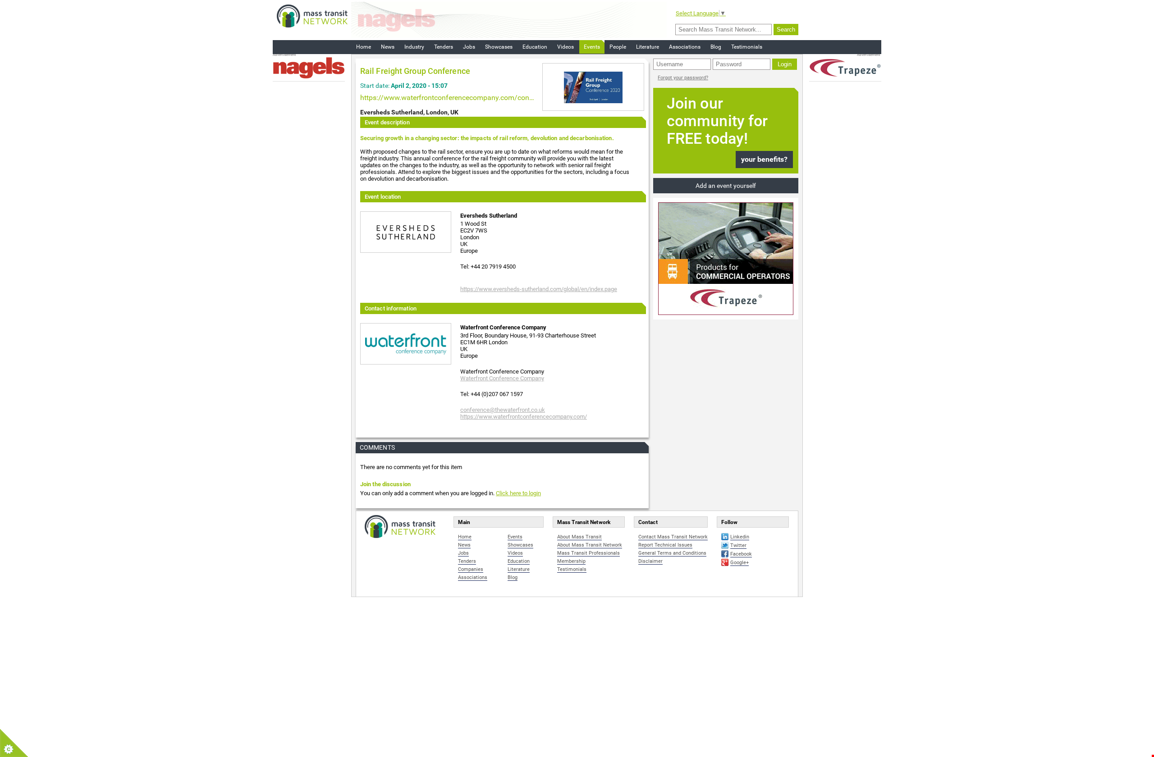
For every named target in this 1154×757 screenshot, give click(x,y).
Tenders (443, 47)
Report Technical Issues (665, 545)
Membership (571, 561)
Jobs (469, 47)
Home (363, 47)
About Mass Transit (579, 537)
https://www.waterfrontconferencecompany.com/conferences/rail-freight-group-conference (448, 97)
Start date (374, 85)
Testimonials (746, 47)
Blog (715, 47)
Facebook (741, 554)
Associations (685, 47)
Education (534, 47)
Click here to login (518, 493)
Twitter (738, 545)
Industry (414, 47)
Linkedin (739, 537)
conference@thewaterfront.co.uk (502, 409)
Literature (647, 47)
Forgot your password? (683, 78)
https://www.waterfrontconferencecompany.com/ (523, 416)
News (387, 47)
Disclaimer (650, 561)
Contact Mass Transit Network (673, 537)
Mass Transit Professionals (588, 553)
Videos (565, 47)
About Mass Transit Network (589, 545)
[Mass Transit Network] (312, 15)
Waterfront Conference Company (502, 378)
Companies (470, 569)
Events (592, 47)
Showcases (499, 47)
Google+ (739, 562)
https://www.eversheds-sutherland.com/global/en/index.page (538, 289)
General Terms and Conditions (672, 553)
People (617, 47)
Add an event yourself (726, 185)
